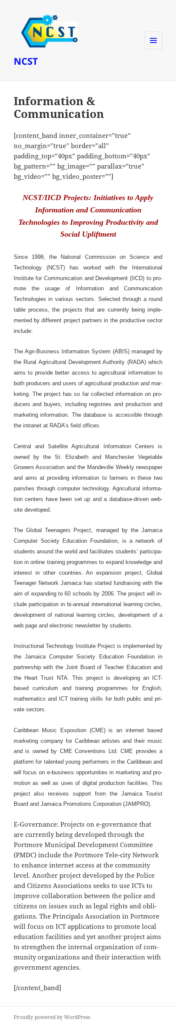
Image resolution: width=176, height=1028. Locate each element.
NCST (26, 60)
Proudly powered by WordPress (52, 1017)
